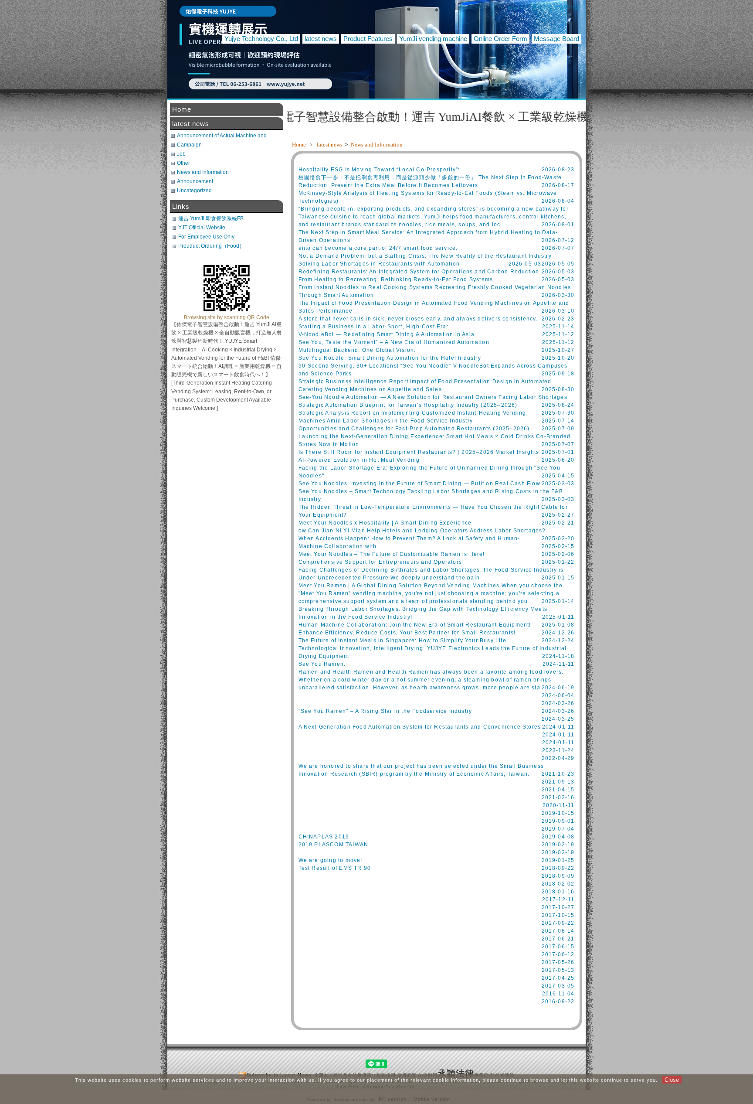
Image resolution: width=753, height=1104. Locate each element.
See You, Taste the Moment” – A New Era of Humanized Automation (393, 342)
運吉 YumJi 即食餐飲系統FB (211, 218)
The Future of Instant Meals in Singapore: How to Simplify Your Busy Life (402, 640)
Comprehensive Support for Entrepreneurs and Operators (380, 562)
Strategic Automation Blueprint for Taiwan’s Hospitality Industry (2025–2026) (408, 405)
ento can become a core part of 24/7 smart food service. (378, 248)
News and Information (377, 144)
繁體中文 (542, 8)
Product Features (368, 38)
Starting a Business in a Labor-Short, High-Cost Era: (373, 327)
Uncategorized (194, 190)
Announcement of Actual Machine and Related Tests (222, 136)
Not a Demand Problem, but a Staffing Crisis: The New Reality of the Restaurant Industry (425, 256)
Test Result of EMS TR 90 (334, 868)
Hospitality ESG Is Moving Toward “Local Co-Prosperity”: (379, 170)
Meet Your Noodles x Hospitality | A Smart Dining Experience (385, 523)
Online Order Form (500, 38)
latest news (321, 38)
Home (299, 144)
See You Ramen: (322, 664)
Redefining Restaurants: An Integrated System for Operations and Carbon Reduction (418, 272)
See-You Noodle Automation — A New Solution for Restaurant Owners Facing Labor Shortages (432, 397)
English (517, 8)
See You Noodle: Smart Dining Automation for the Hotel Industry (389, 358)
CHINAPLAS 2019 (323, 837)
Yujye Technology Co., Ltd (261, 38)
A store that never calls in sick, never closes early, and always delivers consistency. (418, 319)
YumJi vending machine (433, 38)
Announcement (195, 181)
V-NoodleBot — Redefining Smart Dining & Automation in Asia (386, 334)
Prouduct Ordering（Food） (211, 246)
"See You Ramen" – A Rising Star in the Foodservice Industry (385, 711)
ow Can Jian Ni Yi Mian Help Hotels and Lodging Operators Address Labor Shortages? (422, 531)
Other (183, 163)
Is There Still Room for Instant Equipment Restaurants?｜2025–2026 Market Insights (418, 452)
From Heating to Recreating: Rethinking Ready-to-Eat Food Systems (395, 279)
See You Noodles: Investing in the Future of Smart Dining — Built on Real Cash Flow (419, 483)
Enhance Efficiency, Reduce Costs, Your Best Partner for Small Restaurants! (407, 633)
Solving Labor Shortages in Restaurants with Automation (379, 264)
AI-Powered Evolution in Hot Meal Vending (359, 460)
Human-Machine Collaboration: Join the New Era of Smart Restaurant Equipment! (414, 625)
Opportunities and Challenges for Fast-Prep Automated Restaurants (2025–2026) (414, 429)
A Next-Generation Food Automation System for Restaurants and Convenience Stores (419, 727)
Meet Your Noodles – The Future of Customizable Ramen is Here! (391, 554)
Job (181, 154)
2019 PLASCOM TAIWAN (333, 845)
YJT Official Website (201, 228)
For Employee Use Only (206, 237)
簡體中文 (568, 8)
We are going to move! (330, 860)
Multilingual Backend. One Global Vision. (357, 350)
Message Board (556, 38)
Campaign (189, 145)
